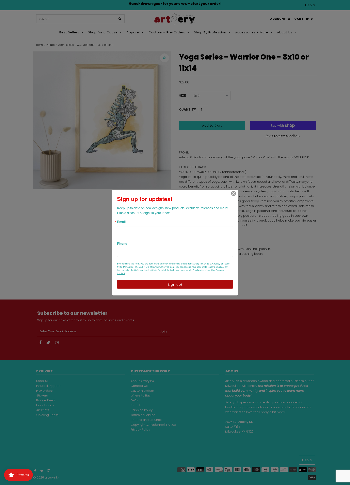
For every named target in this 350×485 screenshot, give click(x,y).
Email (121, 221)
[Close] (233, 193)
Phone (122, 243)
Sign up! (175, 284)
